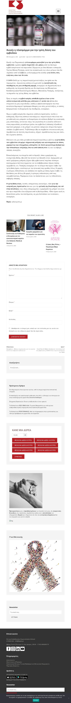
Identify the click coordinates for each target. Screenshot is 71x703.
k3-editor (23, 57)
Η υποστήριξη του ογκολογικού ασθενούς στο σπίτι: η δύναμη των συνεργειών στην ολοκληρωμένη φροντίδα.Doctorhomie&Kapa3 (34, 396)
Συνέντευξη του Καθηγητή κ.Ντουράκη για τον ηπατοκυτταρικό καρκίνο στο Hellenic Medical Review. (15, 238)
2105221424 (10, 641)
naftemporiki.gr (16, 202)
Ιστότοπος (12, 319)
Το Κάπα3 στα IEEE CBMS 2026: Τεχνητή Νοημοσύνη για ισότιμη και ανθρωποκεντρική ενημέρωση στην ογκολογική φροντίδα (31, 406)
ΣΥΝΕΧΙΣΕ (18, 457)
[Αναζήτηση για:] (35, 368)
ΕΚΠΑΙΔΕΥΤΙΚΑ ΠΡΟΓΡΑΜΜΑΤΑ (16, 680)
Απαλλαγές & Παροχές (14, 662)
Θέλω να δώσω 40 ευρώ (23, 450)
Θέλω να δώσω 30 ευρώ (47, 445)
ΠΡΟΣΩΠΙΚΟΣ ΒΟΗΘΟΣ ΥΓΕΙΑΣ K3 (16, 675)
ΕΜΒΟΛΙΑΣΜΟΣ (37, 57)
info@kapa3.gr (19, 641)
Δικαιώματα (10, 660)
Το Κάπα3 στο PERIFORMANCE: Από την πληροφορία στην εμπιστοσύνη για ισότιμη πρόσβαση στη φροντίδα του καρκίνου (33, 412)
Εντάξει (36, 700)
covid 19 (30, 57)
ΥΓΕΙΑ (43, 57)
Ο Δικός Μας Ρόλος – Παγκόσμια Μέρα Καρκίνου (53, 247)
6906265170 (45, 644)
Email (11, 311)
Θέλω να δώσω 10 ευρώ (46, 440)
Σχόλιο (12, 275)
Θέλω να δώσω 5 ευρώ (23, 440)
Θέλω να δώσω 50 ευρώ (47, 450)
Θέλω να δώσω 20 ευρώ (23, 445)
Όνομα (12, 302)
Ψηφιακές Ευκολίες (12, 666)
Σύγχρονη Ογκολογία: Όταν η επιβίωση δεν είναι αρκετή (27, 401)
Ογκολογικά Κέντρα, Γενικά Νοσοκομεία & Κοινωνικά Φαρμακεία (27, 664)
